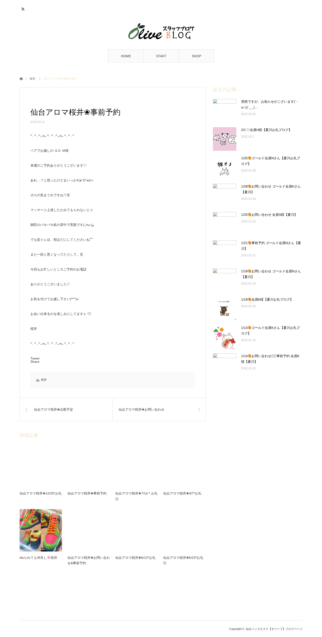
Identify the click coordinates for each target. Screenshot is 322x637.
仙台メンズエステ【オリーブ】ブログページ (274, 629)
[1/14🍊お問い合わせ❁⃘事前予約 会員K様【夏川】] (224, 365)
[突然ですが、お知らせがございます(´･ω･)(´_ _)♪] (224, 110)
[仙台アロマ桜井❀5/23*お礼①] (184, 530)
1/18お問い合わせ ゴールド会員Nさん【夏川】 (271, 274)
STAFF (161, 56)
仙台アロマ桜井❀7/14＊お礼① (136, 496)
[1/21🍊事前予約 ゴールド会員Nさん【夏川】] (224, 252)
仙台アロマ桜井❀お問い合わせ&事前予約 (88, 560)
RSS (22, 8)
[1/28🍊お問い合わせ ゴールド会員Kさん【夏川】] (224, 195)
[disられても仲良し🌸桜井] (41, 530)
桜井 (32, 78)
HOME (126, 56)
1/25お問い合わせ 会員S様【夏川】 (269, 214)
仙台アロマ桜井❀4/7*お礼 (182, 493)
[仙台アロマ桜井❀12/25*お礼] (41, 466)
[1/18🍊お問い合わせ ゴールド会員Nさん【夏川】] (224, 280)
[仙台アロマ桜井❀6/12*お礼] (136, 530)
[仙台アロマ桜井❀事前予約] (88, 466)
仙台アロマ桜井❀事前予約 (87, 493)
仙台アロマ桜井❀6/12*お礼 (135, 557)
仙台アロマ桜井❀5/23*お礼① (183, 560)
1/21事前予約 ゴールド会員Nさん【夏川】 (271, 245)
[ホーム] (21, 78)
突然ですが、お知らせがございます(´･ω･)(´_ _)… (269, 104)
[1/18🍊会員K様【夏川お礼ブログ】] (224, 308)
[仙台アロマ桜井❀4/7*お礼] (184, 466)
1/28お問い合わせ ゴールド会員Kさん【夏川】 (271, 189)
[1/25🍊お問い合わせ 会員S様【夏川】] (224, 224)
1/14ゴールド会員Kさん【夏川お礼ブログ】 (270, 330)
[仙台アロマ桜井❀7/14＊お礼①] (136, 466)
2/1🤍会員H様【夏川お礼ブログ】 (266, 130)
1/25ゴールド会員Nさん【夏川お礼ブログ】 (270, 161)
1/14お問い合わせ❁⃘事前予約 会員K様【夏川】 (270, 358)
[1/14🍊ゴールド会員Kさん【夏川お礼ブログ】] (224, 337)
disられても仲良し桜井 (38, 557)
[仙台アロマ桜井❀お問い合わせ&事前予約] (88, 530)
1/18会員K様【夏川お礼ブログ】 (267, 299)
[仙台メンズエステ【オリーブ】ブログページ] (161, 31)
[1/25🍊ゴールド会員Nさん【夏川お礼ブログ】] (224, 167)
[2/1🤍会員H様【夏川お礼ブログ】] (224, 139)
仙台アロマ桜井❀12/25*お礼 (41, 493)
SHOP (196, 56)
